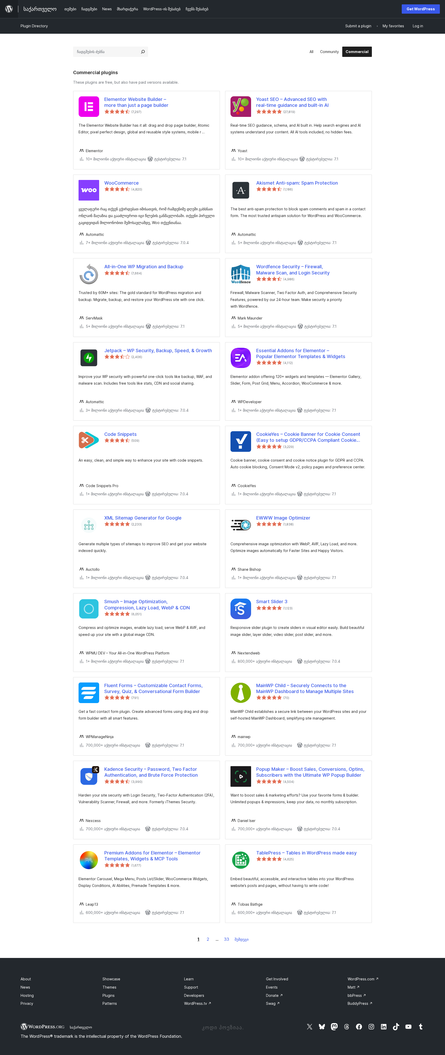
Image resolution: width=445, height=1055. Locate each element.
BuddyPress (360, 1003)
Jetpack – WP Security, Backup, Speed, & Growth (158, 350)
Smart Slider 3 (271, 601)
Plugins (108, 995)
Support (191, 987)
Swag (273, 1003)
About (26, 979)
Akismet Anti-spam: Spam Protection (297, 183)
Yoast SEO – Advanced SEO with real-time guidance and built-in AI (292, 102)
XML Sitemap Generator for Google (143, 518)
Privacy (27, 1003)
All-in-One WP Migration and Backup (143, 266)
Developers (194, 995)
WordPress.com (363, 979)
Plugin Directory (34, 26)
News (25, 987)
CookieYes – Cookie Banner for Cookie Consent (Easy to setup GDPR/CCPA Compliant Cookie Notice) (308, 437)
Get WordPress (421, 9)
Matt (354, 987)
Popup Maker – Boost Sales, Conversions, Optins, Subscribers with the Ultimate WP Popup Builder (310, 772)
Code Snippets (120, 434)
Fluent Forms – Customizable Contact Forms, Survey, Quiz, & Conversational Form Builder (153, 688)
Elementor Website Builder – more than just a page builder (136, 102)
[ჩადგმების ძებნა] (143, 52)
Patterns (109, 1003)
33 (226, 939)
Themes (109, 987)
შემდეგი (242, 939)
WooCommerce (121, 183)
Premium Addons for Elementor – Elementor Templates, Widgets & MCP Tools (152, 855)
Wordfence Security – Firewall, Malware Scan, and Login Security (293, 269)
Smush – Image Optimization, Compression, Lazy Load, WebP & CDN (147, 604)
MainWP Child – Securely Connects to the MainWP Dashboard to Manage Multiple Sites (305, 688)
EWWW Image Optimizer (283, 518)
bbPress (357, 995)
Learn (189, 979)
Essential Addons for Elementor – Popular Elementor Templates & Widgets (300, 353)
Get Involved (277, 979)
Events (272, 987)
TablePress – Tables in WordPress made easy (306, 852)
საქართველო (81, 1027)
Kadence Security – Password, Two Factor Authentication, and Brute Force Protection (151, 772)
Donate (274, 995)
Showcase (111, 979)
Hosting (27, 995)
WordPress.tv (197, 1003)
